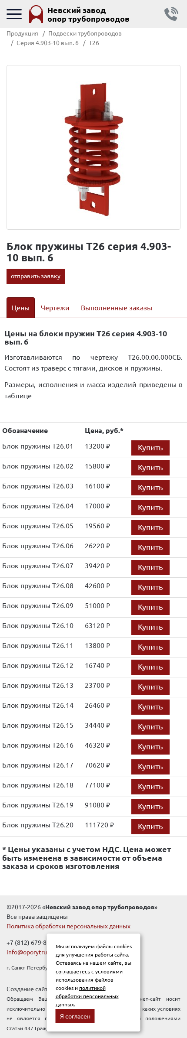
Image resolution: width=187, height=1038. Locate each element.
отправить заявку (35, 276)
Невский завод (88, 14)
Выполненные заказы (116, 307)
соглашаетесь (73, 971)
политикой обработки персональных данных (87, 996)
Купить (150, 447)
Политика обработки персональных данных (68, 926)
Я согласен (75, 1016)
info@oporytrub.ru (32, 952)
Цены (21, 307)
